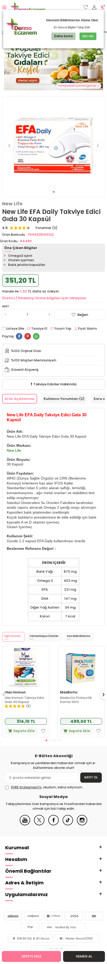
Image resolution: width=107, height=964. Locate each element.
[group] (53, 143)
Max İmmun (15, 692)
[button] (54, 192)
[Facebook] (53, 824)
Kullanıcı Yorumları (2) (64, 398)
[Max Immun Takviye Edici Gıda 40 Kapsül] (26, 667)
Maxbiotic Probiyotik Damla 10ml (76, 700)
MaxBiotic (69, 692)
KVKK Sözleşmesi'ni (26, 787)
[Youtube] (25, 824)
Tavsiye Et (39, 329)
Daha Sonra (63, 36)
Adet (5, 306)
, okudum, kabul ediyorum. (47, 787)
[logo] (28, 7)
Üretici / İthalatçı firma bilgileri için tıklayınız (44, 298)
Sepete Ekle (31, 956)
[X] (39, 824)
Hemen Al (84, 956)
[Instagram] (82, 824)
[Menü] (4, 7)
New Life (12, 203)
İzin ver (87, 36)
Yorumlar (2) (46, 228)
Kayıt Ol (91, 777)
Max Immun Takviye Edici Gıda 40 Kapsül (24, 700)
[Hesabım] (94, 7)
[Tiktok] (68, 824)
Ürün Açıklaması (20, 398)
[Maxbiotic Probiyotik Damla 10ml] (81, 667)
